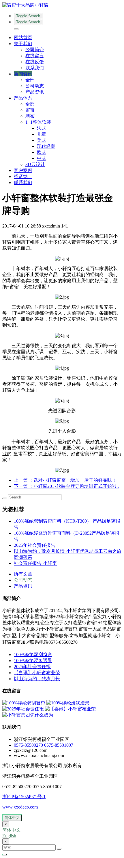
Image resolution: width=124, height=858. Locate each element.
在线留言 (34, 55)
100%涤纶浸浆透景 (33, 660)
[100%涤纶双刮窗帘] (23, 702)
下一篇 (66, 486)
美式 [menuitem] (41, 140)
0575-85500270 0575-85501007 (43, 745)
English (9, 835)
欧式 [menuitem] (41, 152)
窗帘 (30, 110)
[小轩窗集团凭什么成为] (27, 714)
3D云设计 (35, 164)
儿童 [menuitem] (41, 134)
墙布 (30, 116)
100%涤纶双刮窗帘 (33, 654)
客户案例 (23, 170)
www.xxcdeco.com (20, 807)
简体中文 (12, 817)
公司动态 (34, 85)
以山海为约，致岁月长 (37, 678)
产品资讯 (34, 91)
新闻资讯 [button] (23, 73)
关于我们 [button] (23, 43)
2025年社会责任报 (32, 666)
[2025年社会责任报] (23, 708)
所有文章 (23, 574)
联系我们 (34, 67)
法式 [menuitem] (41, 128)
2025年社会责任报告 (34, 545)
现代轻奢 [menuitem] (46, 146)
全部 (30, 79)
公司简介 (34, 49)
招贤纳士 (23, 176)
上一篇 (65, 480)
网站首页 (23, 37)
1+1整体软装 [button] (38, 122)
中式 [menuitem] (41, 158)
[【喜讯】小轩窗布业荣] (70, 708)
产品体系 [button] (23, 97)
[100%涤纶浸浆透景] (67, 702)
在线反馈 (34, 61)
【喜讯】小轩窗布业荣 (37, 672)
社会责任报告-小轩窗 (35, 563)
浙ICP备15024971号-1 (24, 796)
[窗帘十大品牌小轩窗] (62, 5)
